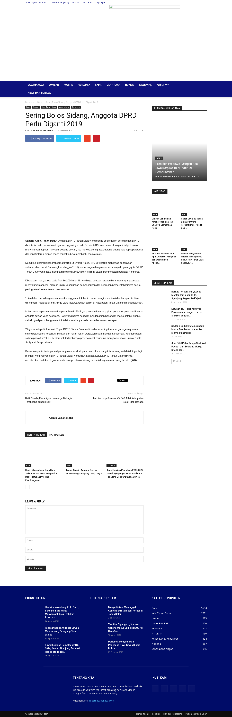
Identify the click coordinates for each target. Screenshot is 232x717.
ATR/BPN (111, 466)
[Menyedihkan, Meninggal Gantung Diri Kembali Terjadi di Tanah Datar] (96, 611)
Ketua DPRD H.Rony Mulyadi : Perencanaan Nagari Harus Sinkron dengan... (187, 312)
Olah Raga (113, 84)
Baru (39, 102)
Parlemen (84, 84)
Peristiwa (162, 84)
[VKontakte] (198, 2)
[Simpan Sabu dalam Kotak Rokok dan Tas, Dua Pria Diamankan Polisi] (164, 207)
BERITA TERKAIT (36, 434)
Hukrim (130, 84)
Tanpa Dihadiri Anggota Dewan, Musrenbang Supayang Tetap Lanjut (62, 631)
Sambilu (75, 2)
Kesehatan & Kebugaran (165, 638)
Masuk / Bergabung (60, 2)
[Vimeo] (192, 2)
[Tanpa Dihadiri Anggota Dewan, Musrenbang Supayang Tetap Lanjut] (84, 454)
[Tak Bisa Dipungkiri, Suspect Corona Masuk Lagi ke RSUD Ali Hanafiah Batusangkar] (96, 629)
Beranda (29, 102)
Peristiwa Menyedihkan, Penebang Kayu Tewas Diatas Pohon (124, 645)
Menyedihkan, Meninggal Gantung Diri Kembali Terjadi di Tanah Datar (125, 610)
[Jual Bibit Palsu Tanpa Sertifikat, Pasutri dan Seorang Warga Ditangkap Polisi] (160, 347)
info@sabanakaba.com (101, 700)
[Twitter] (187, 2)
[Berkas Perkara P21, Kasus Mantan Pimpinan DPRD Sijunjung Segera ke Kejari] (160, 296)
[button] (203, 85)
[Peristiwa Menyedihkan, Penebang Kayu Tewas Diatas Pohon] (96, 646)
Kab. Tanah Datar (49, 107)
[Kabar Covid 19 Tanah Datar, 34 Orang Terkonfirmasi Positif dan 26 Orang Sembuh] (194, 207)
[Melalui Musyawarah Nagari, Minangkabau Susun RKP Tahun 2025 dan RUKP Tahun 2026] (194, 242)
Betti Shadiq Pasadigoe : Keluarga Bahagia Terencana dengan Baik (48, 400)
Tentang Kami (142, 713)
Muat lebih (178, 361)
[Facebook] (181, 2)
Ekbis (98, 84)
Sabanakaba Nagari (162, 648)
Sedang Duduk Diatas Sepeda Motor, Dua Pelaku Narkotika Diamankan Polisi (187, 329)
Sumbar (54, 84)
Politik (68, 84)
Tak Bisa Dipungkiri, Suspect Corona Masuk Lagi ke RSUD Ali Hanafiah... (125, 628)
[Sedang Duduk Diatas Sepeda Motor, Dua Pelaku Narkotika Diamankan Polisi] (160, 330)
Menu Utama (64, 107)
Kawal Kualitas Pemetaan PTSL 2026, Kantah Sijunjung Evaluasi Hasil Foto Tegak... (62, 648)
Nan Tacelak (88, 2)
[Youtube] (204, 2)
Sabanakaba (36, 84)
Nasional (145, 84)
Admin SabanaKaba (43, 130)
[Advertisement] (116, 55)
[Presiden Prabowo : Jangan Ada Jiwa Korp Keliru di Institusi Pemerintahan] (179, 149)
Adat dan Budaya (39, 92)
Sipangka (101, 2)
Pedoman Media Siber (196, 713)
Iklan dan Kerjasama (172, 713)
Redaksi (156, 713)
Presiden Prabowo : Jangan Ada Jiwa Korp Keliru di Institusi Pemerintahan (176, 168)
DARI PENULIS (56, 434)
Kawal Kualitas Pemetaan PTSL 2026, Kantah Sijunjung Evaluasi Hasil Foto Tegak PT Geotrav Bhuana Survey (124, 473)
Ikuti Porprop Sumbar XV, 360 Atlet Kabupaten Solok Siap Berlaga (118, 400)
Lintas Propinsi (160, 623)
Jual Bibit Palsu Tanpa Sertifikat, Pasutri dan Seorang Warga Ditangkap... (189, 346)
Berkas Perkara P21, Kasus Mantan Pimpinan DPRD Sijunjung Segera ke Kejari (186, 295)
